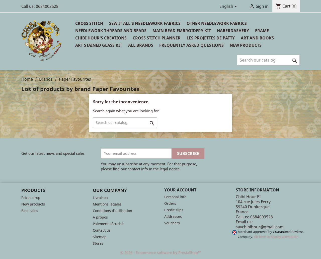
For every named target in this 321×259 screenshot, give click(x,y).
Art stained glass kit (98, 45)
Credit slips (173, 210)
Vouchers (172, 223)
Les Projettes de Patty (211, 38)
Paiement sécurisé (108, 223)
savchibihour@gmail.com (260, 227)
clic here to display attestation (276, 237)
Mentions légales (107, 204)
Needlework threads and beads (110, 30)
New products (33, 204)
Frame (262, 30)
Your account (180, 190)
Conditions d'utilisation (112, 210)
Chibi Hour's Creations (101, 38)
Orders (170, 203)
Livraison (100, 197)
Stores (98, 243)
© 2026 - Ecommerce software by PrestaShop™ (160, 252)
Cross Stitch (89, 23)
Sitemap (100, 236)
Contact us (102, 230)
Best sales (29, 210)
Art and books (257, 38)
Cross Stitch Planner (157, 38)
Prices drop (30, 197)
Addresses (173, 216)
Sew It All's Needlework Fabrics (145, 23)
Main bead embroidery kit (181, 30)
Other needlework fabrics (217, 23)
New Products (246, 45)
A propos (100, 217)
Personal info (175, 196)
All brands (140, 45)
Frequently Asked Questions (191, 45)
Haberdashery (233, 30)
